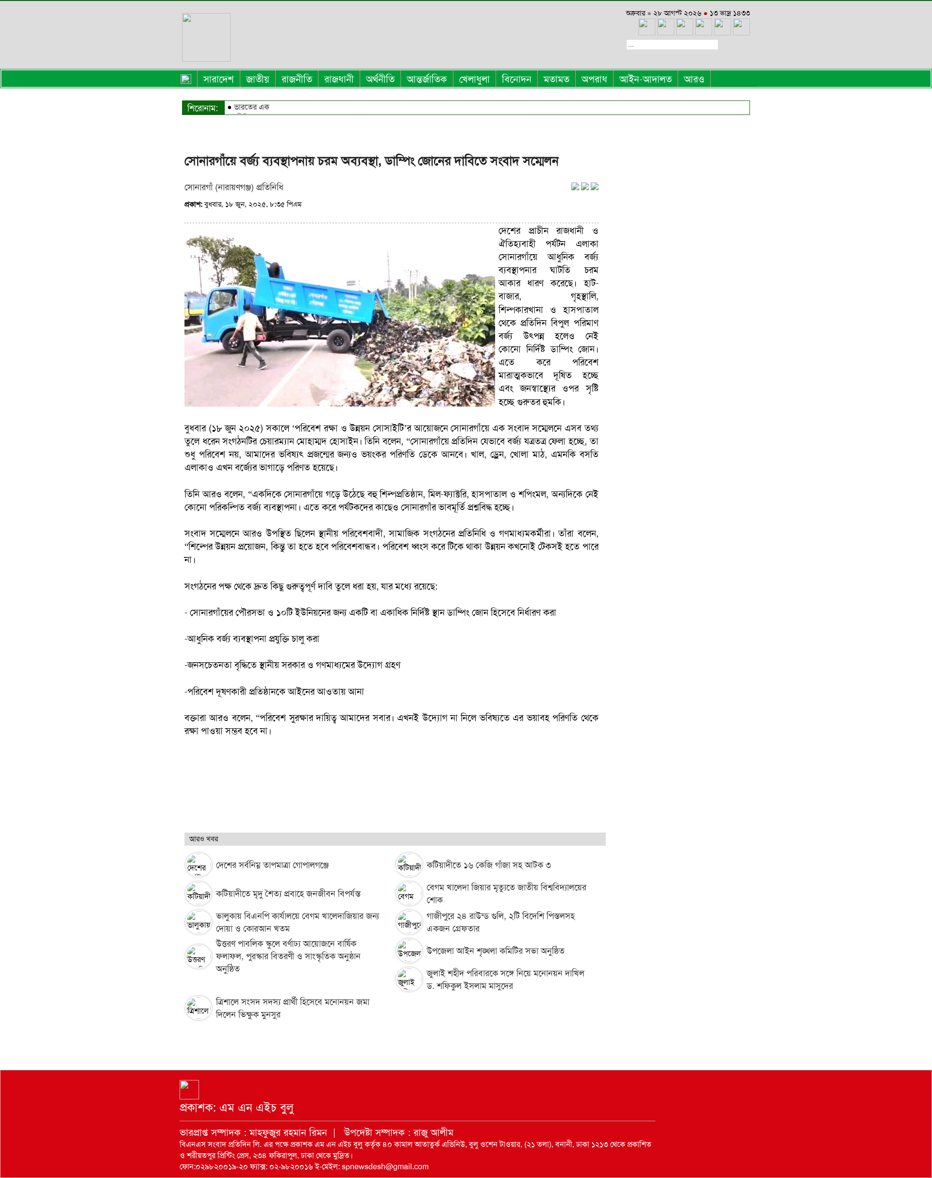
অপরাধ (594, 79)
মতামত (556, 79)
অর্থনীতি (380, 79)
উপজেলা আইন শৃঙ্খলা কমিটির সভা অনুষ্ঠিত (496, 951)
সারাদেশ (218, 79)
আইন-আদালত (645, 79)
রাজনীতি (297, 79)
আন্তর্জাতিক (427, 79)
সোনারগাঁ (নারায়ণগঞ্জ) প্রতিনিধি (233, 187)
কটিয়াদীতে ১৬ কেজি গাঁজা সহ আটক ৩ (489, 865)
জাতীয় (257, 79)
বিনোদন (517, 79)
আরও (694, 79)
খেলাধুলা (474, 79)
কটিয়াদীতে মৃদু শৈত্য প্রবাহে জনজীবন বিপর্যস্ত (288, 894)
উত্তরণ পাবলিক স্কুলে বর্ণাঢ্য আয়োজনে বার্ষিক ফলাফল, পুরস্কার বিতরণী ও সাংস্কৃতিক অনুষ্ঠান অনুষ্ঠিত (288, 956)
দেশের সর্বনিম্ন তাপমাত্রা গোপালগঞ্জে (272, 865)
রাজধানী (339, 79)
